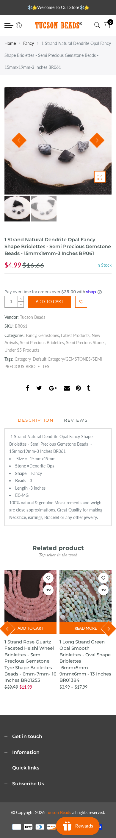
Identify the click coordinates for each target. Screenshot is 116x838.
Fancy (28, 43)
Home (10, 43)
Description (36, 420)
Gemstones (48, 335)
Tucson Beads (32, 317)
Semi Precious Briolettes (42, 342)
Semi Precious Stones (85, 342)
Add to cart (30, 628)
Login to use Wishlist (81, 302)
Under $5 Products (21, 350)
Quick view (48, 590)
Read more (86, 628)
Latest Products (75, 335)
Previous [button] (19, 140)
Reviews (76, 420)
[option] (58, 141)
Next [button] (97, 140)
